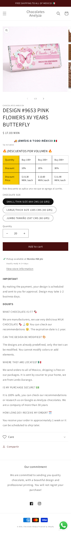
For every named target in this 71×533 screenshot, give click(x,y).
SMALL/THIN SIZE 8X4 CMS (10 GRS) (28, 201)
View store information (19, 268)
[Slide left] (27, 99)
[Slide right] (44, 99)
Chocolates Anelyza (30, 527)
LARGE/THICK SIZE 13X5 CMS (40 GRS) (30, 210)
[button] (5, 13)
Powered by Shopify (46, 527)
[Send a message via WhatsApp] (63, 525)
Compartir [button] (13, 446)
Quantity (7, 226)
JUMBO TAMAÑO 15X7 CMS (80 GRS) (28, 218)
